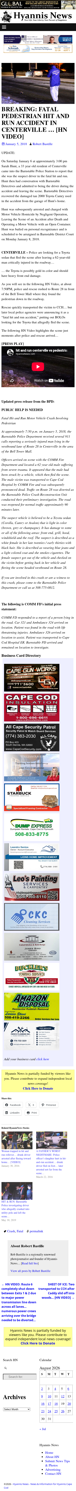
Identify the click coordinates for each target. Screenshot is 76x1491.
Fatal (20, 1231)
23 (42, 1411)
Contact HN (53, 1473)
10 (49, 1396)
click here (42, 1059)
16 (42, 1403)
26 (62, 1411)
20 (69, 1403)
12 (62, 1396)
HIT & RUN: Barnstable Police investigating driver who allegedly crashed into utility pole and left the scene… (15, 1209)
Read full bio (30, 1263)
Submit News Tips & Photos (57, 1463)
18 (56, 1403)
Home (49, 1452)
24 (49, 1411)
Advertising (53, 1469)
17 (49, 1403)
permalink (36, 1231)
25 (56, 1411)
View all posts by (30, 1271)
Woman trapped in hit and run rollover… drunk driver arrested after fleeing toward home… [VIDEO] (16, 1156)
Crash (11, 1231)
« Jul (42, 1429)
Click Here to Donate (38, 1088)
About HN (52, 1456)
